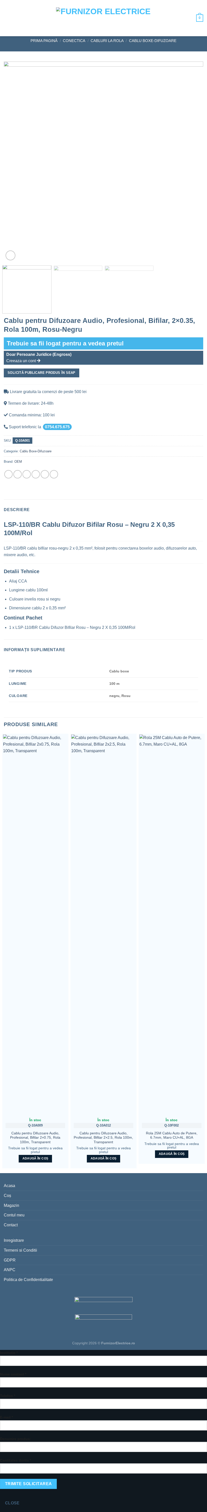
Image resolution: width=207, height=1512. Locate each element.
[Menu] (8, 18)
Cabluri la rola (107, 41)
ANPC (9, 1270)
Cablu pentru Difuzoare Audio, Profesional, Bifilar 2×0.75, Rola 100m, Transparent (35, 1137)
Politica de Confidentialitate (28, 1279)
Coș (7, 1195)
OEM (18, 461)
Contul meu (14, 1215)
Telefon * (7, 1396)
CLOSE (12, 1503)
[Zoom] (10, 255)
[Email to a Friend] (36, 474)
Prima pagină (44, 41)
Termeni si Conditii (20, 1250)
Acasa (9, 1186)
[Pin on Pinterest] (45, 474)
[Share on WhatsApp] (8, 474)
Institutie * (9, 1353)
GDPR (10, 1260)
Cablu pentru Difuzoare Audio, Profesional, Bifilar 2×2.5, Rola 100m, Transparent (103, 1137)
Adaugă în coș (35, 1158)
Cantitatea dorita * (15, 1460)
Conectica (74, 41)
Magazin (11, 1205)
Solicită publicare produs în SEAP (41, 373)
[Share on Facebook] (17, 474)
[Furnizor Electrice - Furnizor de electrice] (103, 18)
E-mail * (6, 1417)
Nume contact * (13, 1374)
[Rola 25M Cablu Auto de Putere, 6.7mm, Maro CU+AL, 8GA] (171, 924)
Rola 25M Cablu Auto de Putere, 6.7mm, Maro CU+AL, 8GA (171, 1135)
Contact (11, 1225)
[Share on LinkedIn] (54, 474)
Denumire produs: (15, 1439)
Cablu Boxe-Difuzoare (152, 41)
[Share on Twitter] (26, 474)
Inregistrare (14, 1240)
